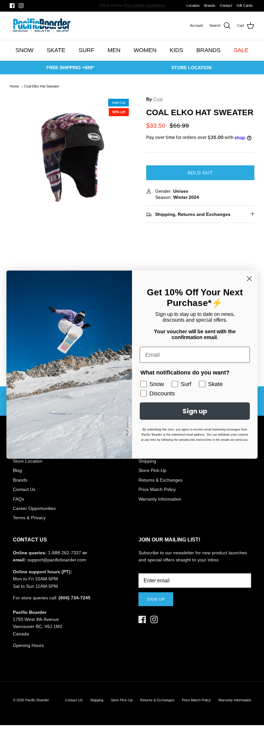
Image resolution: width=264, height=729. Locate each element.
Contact (226, 5)
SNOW (24, 50)
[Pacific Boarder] (41, 25)
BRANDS (208, 50)
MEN (114, 50)
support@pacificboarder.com (56, 559)
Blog (17, 470)
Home (14, 86)
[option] (71, 157)
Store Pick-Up (152, 470)
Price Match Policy (157, 489)
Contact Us (24, 489)
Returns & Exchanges (160, 480)
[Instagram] (21, 5)
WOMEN (145, 50)
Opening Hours (28, 645)
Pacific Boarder (37, 700)
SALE (241, 50)
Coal (158, 99)
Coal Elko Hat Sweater (41, 86)
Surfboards (153, 7)
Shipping (96, 700)
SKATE (56, 50)
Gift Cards (245, 5)
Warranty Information (159, 499)
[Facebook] (12, 5)
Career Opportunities (34, 508)
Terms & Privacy (29, 517)
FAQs (18, 499)
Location (193, 5)
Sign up (156, 599)
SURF (86, 50)
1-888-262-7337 (64, 552)
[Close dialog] (249, 278)
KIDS (176, 50)
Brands (209, 5)
